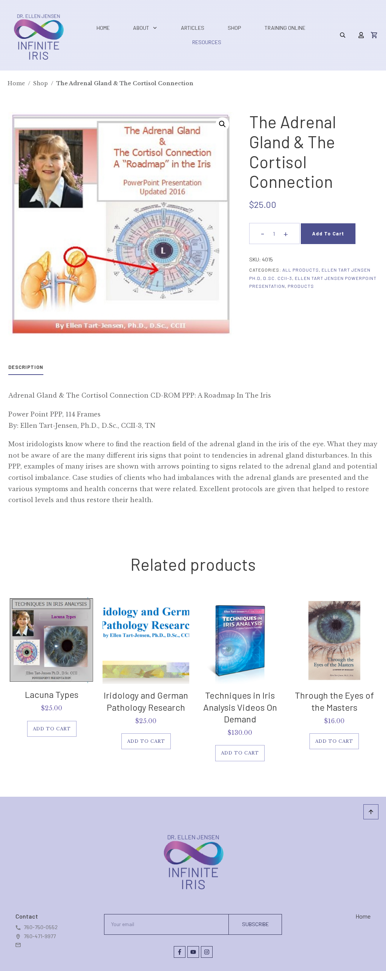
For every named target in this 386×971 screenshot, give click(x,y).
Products (301, 286)
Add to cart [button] (52, 728)
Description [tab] (25, 367)
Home (363, 916)
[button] (222, 124)
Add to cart (328, 233)
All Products (300, 269)
